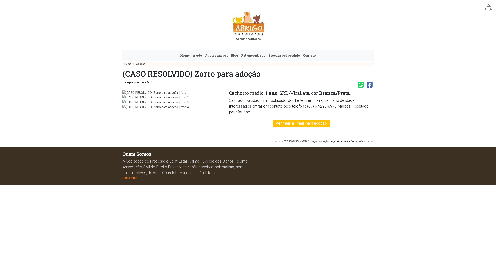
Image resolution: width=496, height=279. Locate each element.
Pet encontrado (253, 55)
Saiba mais (129, 178)
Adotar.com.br (364, 141)
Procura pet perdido (284, 55)
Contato (309, 55)
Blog (234, 55)
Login (489, 9)
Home (185, 55)
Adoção (140, 63)
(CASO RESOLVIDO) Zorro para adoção (306, 141)
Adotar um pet (216, 55)
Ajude (197, 55)
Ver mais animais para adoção (301, 123)
